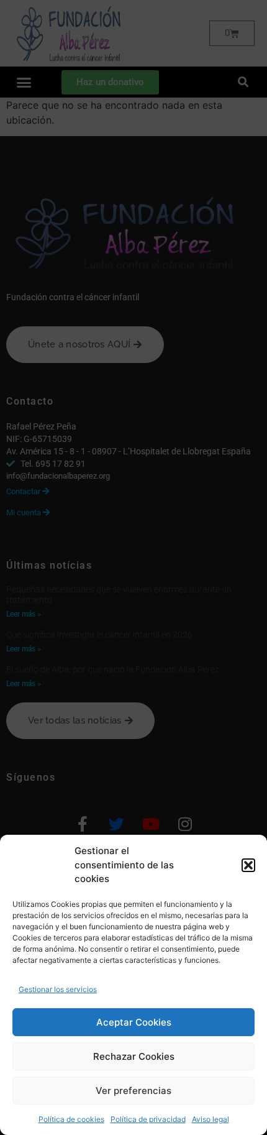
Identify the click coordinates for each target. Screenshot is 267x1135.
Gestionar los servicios (58, 989)
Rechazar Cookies (133, 1056)
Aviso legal (210, 1119)
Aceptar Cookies (133, 1022)
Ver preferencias (133, 1090)
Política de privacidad (148, 1119)
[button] (248, 865)
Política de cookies (71, 1119)
